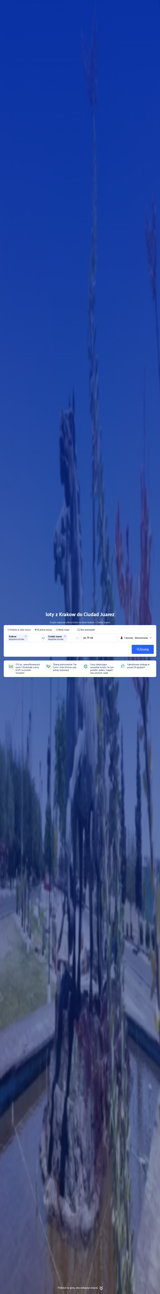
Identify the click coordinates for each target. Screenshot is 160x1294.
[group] (24, 638)
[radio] (19, 629)
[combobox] (30, 637)
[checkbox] (86, 629)
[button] (131, 5)
